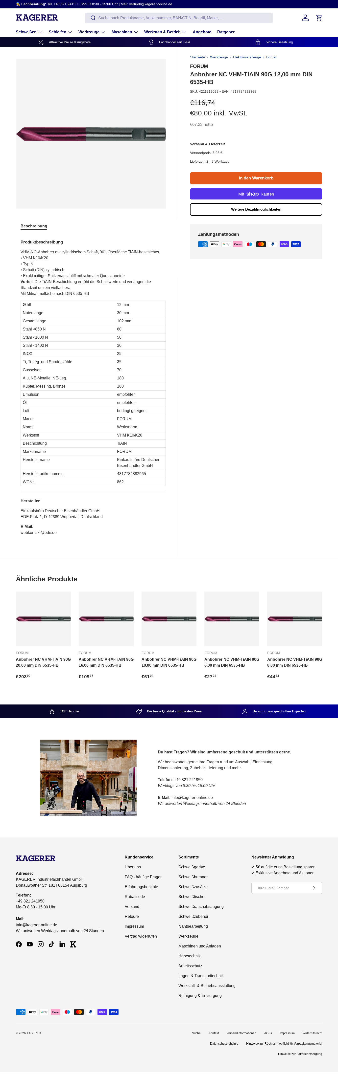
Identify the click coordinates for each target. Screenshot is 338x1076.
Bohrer (271, 57)
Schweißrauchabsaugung (201, 906)
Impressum (134, 926)
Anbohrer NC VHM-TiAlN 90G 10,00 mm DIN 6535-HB (169, 662)
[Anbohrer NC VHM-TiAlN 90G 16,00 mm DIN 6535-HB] (106, 619)
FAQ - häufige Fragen (144, 877)
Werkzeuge (88, 32)
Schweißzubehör (193, 916)
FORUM (199, 66)
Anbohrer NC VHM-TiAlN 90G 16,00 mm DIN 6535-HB (106, 662)
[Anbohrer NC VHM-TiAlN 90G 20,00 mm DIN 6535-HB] (43, 619)
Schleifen (57, 32)
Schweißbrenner (193, 877)
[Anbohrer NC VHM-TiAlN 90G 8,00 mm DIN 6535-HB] (294, 619)
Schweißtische (191, 897)
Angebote (202, 32)
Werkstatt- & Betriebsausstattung (207, 986)
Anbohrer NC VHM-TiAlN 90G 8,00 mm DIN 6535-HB (294, 662)
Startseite (197, 57)
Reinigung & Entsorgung (200, 995)
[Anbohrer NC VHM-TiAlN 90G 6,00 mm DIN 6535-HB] (231, 619)
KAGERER (33, 1033)
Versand (132, 906)
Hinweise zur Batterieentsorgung (300, 1054)
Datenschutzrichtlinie (224, 1043)
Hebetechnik (189, 956)
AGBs (268, 1033)
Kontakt (214, 1033)
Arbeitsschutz (190, 966)
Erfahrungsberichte (141, 887)
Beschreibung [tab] (34, 226)
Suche (196, 1033)
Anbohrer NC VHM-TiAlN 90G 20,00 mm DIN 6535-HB (43, 662)
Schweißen (26, 32)
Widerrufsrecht (312, 1033)
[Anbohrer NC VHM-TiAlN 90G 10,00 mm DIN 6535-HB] (169, 619)
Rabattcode (135, 897)
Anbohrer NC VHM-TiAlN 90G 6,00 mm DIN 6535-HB (231, 662)
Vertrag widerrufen (141, 936)
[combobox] (179, 18)
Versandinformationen (241, 1033)
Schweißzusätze (193, 887)
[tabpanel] (93, 385)
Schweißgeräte (191, 867)
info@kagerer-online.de (36, 925)
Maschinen (122, 32)
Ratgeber (226, 32)
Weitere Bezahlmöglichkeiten (256, 209)
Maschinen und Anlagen (199, 946)
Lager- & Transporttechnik (201, 976)
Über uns (133, 867)
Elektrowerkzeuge (247, 57)
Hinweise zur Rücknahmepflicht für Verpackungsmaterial (284, 1043)
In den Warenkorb (256, 178)
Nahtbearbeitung (193, 926)
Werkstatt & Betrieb (162, 32)
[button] (319, 17)
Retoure (132, 916)
